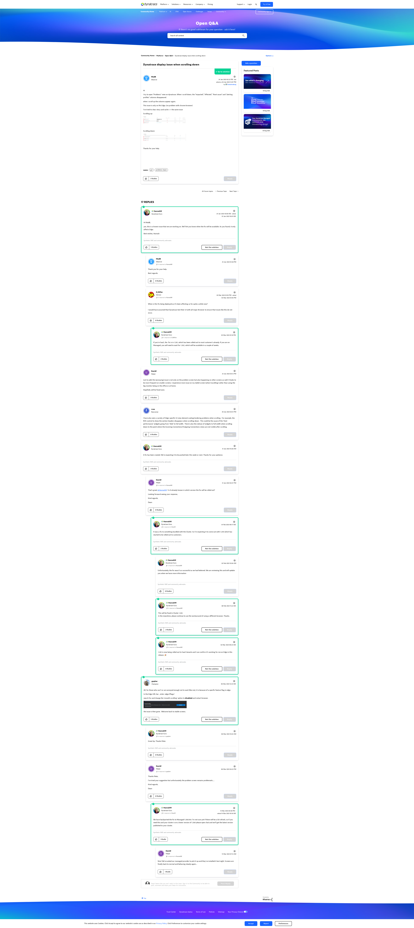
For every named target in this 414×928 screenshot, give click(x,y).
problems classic (161, 170)
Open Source (187, 12)
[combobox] (207, 35)
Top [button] (145, 898)
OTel (177, 12)
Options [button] (269, 56)
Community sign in (264, 12)
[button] (251, 923)
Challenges (199, 12)
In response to (165, 264)
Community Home (147, 12)
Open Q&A (169, 56)
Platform (162, 12)
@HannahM (162, 490)
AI (170, 12)
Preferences (283, 923)
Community (220, 12)
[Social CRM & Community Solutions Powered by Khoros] (268, 899)
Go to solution (224, 72)
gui (151, 170)
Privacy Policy (161, 923)
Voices (209, 12)
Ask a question (251, 63)
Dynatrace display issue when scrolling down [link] (190, 56)
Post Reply (226, 884)
